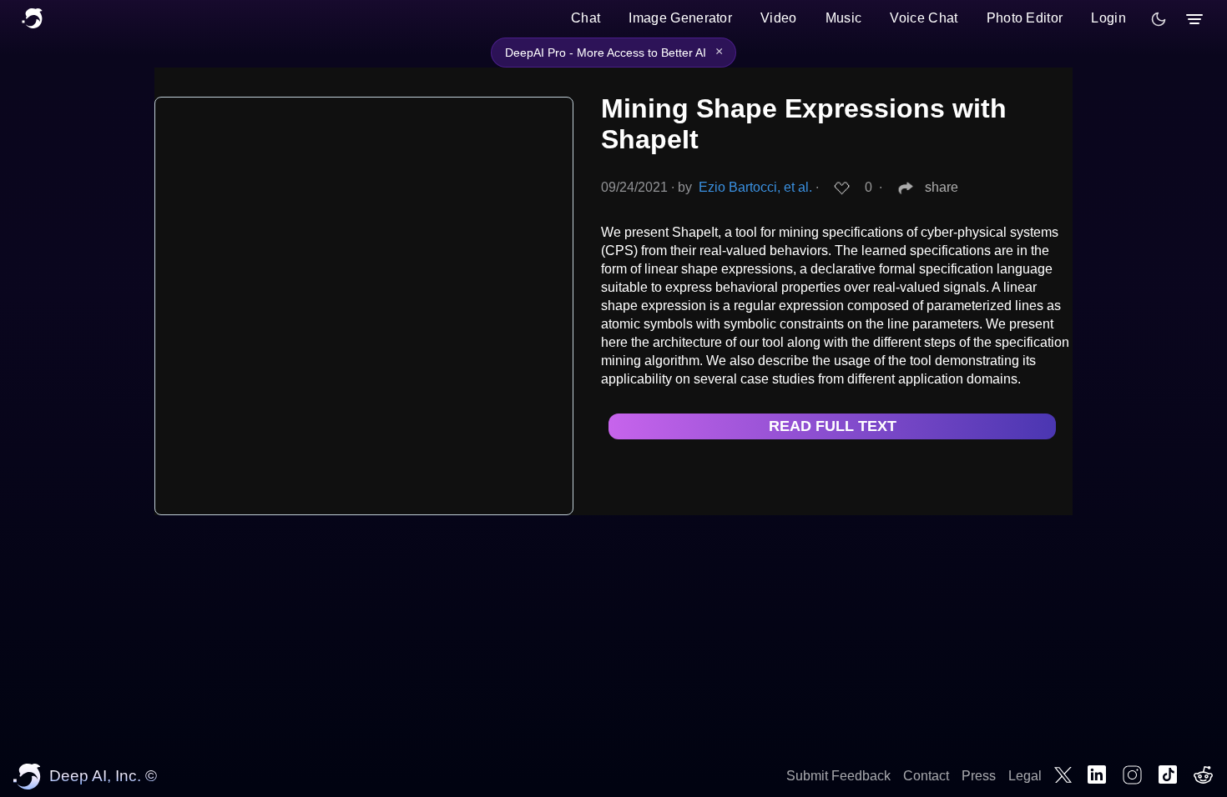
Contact (926, 776)
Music (844, 18)
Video (778, 18)
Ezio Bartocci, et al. (755, 187)
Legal (1025, 776)
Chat (585, 18)
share (941, 187)
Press (979, 776)
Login (1108, 18)
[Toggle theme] (1158, 19)
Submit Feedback (838, 776)
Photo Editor (1025, 18)
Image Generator (680, 18)
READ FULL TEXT (832, 426)
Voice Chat (923, 18)
